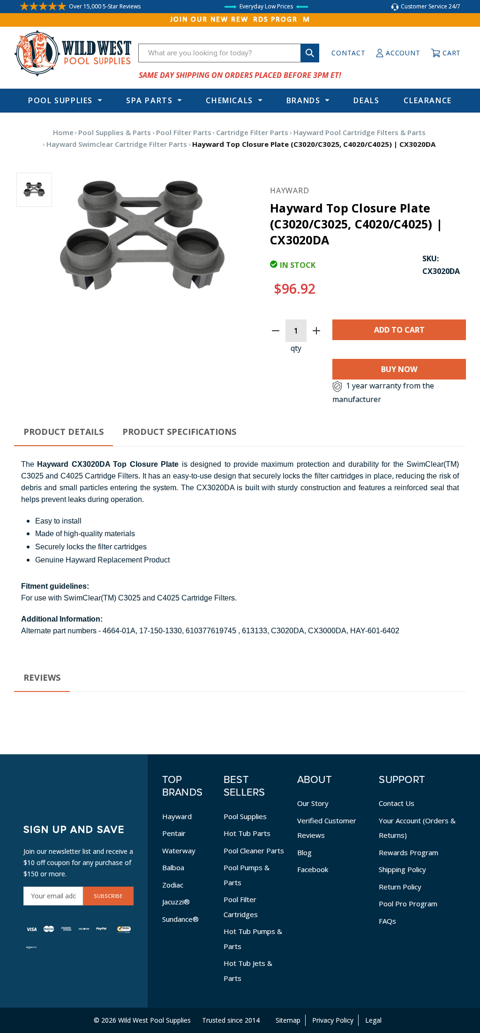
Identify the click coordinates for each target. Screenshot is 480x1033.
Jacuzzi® (176, 901)
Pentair (174, 833)
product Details (63, 431)
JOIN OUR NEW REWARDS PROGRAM (240, 19)
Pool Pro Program (408, 903)
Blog (304, 852)
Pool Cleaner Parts (254, 850)
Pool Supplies (60, 100)
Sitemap (288, 1020)
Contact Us (396, 803)
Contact (348, 52)
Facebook (312, 869)
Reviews (41, 677)
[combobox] (228, 53)
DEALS (366, 100)
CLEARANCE (427, 100)
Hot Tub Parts (247, 833)
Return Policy (400, 886)
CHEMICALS (229, 100)
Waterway (178, 850)
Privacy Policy (332, 1020)
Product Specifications (179, 431)
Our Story (313, 803)
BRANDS (303, 100)
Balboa (173, 867)
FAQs (387, 921)
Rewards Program (408, 852)
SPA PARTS (149, 100)
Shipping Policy (402, 869)
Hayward (177, 816)
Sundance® (180, 919)
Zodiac (172, 884)
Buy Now (399, 369)
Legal (373, 1020)
